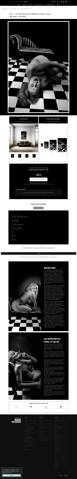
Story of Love (56, 461)
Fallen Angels (56, 466)
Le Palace (55, 432)
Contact (58, 4)
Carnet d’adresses (57, 437)
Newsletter (41, 422)
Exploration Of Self (57, 450)
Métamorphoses (56, 463)
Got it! (11, 475)
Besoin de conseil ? (27, 449)
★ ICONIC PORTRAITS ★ (57, 435)
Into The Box (56, 424)
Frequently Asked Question (43, 427)
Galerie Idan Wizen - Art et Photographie (8, 8)
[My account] (61, 1)
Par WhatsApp (16, 408)
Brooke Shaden (27, 430)
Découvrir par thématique (28, 437)
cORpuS (55, 453)
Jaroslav (26, 429)
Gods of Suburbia (56, 448)
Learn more (9, 472)
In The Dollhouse (56, 445)
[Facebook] (53, 1)
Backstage (22, 16)
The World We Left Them (58, 427)
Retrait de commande (42, 440)
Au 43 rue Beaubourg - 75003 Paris (61, 408)
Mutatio (55, 458)
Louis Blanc (32, 426)
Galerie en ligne (19, 8)
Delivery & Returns (42, 435)
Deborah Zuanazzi (27, 431)
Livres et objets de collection (50, 4)
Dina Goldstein (32, 427)
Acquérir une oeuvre (38, 4)
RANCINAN (33, 429)
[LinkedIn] (58, 1)
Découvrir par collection (28, 436)
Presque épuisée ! (27, 439)
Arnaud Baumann (27, 426)
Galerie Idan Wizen (16, 1)
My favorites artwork (42, 424)
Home (40, 419)
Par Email (31, 408)
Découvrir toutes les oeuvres (29, 442)
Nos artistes (30, 4)
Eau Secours (56, 440)
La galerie (18, 4)
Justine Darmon (27, 427)
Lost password (41, 432)
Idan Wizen (31, 430)
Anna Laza (29, 429)
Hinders (55, 422)
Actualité (24, 4)
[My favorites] (64, 1)
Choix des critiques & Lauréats (29, 438)
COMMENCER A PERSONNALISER (38, 179)
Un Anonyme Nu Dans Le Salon (40, 14)
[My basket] (66, 1)
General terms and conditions (43, 437)
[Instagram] (55, 1)
